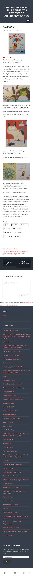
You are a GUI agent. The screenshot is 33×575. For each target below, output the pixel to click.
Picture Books (14, 249)
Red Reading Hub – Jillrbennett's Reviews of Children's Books (16, 12)
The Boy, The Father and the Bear (13, 355)
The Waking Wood (8, 391)
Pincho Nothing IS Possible (11, 504)
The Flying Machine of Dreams (12, 418)
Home (4, 315)
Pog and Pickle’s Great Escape (12, 476)
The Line (5, 508)
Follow (7, 562)
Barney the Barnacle (9, 497)
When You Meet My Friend (11, 527)
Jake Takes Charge (8, 439)
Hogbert (5, 376)
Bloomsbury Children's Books (19, 251)
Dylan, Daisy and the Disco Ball (12, 384)
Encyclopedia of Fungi (9, 395)
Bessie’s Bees (7, 443)
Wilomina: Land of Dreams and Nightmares (16, 388)
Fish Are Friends (8, 468)
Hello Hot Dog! (8, 263)
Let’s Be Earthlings (8, 430)
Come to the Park (8, 535)
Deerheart (6, 363)
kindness (5, 255)
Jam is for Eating (8, 422)
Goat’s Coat (21, 253)
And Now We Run (8, 501)
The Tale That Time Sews (10, 330)
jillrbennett (18, 30)
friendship (14, 253)
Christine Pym (7, 253)
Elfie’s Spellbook (8, 447)
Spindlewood (7, 342)
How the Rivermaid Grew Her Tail (13, 399)
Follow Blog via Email (11, 545)
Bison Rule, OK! (7, 426)
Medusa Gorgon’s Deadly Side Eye (13, 367)
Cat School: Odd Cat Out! (10, 411)
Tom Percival (12, 255)
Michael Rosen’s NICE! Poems (12, 472)
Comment (24, 296)
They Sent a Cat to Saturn (10, 512)
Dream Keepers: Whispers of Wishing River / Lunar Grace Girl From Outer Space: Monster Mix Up (16, 336)
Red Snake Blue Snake (9, 414)
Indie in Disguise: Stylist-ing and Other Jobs (16, 480)
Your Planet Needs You (10, 451)
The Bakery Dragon (9, 380)
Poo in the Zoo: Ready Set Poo (12, 359)
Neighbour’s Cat (8, 483)
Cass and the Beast (8, 403)
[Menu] (28, 21)
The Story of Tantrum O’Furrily (23, 263)
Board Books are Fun (9, 407)
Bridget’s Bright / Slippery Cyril (12, 487)
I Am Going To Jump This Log (11, 351)
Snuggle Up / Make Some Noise (12, 464)
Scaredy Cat (6, 460)
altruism (8, 251)
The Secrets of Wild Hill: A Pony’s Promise (15, 531)
